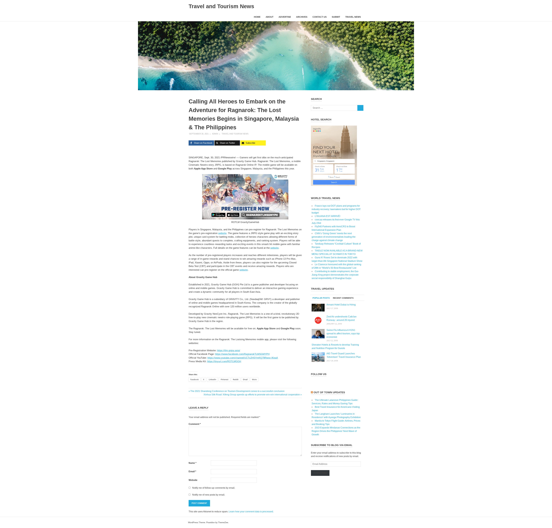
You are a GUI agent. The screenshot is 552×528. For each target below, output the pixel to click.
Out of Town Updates (329, 392)
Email (192, 471)
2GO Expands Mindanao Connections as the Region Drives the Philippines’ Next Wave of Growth (336, 431)
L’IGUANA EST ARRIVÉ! (327, 216)
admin (215, 134)
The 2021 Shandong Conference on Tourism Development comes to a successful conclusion (237, 391)
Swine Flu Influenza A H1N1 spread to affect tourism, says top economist (343, 333)
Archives (301, 17)
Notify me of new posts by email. (208, 495)
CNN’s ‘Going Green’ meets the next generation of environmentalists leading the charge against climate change (333, 237)
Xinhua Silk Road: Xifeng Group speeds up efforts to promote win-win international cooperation (252, 394)
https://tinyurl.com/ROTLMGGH (224, 361)
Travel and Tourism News (221, 6)
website (243, 270)
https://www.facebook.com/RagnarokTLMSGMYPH (242, 354)
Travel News (353, 17)
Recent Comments (343, 298)
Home (257, 17)
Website (193, 480)
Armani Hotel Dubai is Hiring (341, 304)
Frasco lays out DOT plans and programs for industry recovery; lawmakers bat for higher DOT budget (336, 209)
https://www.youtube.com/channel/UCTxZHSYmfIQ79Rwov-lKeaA (242, 357)
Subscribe (320, 473)
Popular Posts (321, 298)
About (269, 17)
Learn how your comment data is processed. (251, 511)
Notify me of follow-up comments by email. (213, 488)
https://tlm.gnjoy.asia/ (228, 350)
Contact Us (320, 17)
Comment (195, 424)
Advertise (285, 17)
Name (192, 463)
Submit (336, 17)
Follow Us (318, 374)
